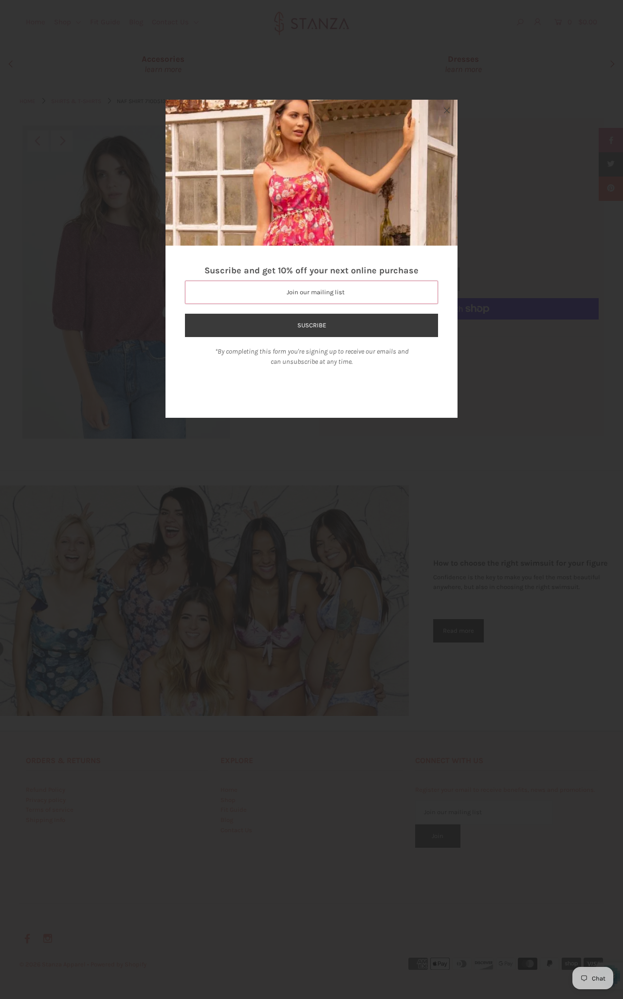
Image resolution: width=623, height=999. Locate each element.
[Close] (447, 110)
